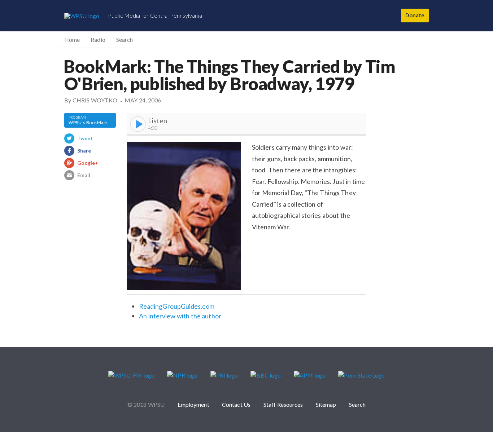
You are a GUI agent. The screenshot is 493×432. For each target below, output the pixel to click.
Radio (98, 39)
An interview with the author (180, 316)
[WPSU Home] (81, 15)
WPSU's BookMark (88, 122)
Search (124, 39)
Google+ (88, 163)
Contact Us (236, 404)
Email (83, 175)
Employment (193, 404)
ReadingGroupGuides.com (176, 306)
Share (84, 150)
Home (72, 39)
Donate (414, 15)
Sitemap (326, 404)
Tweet (85, 138)
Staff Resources (283, 404)
